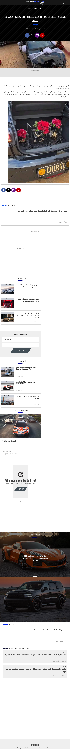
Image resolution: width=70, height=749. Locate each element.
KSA (64, 652)
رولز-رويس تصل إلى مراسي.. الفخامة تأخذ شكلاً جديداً (28, 397)
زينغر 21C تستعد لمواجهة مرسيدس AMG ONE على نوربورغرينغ (28, 300)
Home (29, 9)
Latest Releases (7, 313)
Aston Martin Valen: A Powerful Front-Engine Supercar (26, 383)
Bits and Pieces (38, 9)
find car (15, 351)
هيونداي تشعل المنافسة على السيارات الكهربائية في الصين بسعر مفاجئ (28, 315)
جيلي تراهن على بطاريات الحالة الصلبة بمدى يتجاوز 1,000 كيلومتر (27, 286)
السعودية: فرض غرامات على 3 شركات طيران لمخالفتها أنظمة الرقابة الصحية (35, 654)
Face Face (35, 535)
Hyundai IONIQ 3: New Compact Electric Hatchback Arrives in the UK (26, 369)
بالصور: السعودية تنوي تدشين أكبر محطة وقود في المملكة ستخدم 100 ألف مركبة (36, 670)
